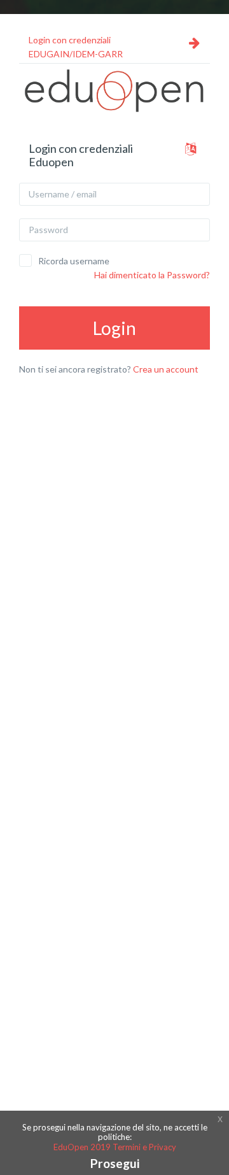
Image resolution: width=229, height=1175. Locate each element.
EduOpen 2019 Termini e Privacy (114, 1147)
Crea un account (165, 369)
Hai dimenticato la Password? (152, 274)
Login (114, 328)
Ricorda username (73, 260)
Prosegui (114, 1163)
